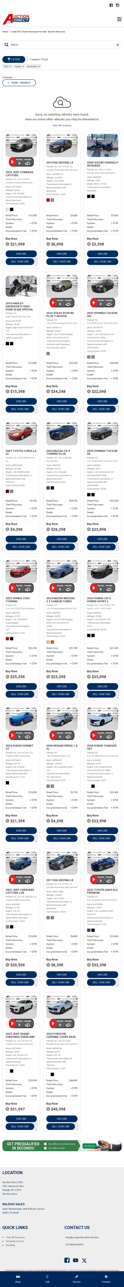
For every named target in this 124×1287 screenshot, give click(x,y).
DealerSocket (84, 1270)
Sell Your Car (20, 261)
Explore (21, 253)
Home (5, 31)
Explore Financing (36, 261)
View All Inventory (62, 125)
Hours (41, 1208)
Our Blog (10, 1245)
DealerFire (63, 1270)
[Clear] (44, 59)
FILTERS (15, 59)
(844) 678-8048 (10, 1212)
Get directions (9, 1193)
